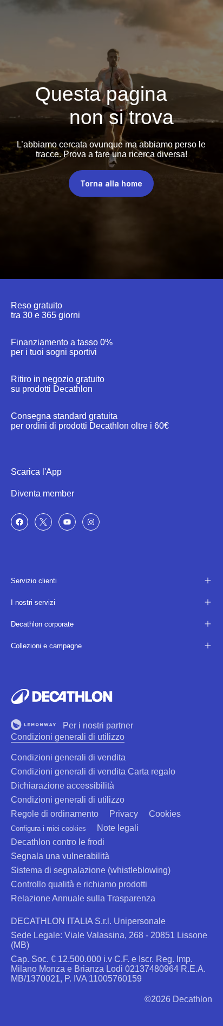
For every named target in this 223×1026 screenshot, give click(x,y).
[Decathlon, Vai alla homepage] (62, 696)
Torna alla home (111, 183)
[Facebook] (19, 522)
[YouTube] (67, 522)
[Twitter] (43, 522)
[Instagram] (91, 522)
